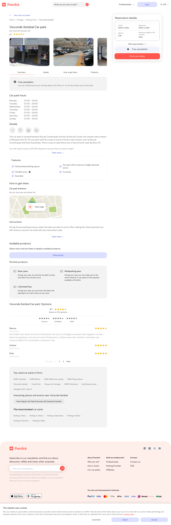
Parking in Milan (39, 421)
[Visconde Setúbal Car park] (29, 52)
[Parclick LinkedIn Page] (150, 448)
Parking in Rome (74, 416)
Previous (49, 361)
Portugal (20, 20)
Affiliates (110, 470)
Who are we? (93, 462)
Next (68, 361)
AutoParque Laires (89, 384)
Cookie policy (129, 514)
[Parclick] (11, 5)
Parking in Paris (20, 416)
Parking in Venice (37, 416)
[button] (30, 172)
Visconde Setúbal (46, 20)
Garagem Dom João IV (23, 389)
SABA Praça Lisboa (75, 379)
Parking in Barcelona (55, 416)
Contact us (135, 462)
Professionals (112, 462)
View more (56, 152)
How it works (93, 466)
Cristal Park (36, 384)
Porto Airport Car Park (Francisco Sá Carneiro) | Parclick (39, 401)
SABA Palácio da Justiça (54, 379)
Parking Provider (113, 466)
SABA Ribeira (35, 379)
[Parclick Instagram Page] (145, 448)
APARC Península (71, 384)
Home (11, 20)
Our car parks (94, 470)
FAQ (132, 466)
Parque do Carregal (53, 384)
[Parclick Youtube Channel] (160, 448)
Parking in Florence (21, 421)
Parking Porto (31, 20)
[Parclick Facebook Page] (155, 448)
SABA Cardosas (20, 379)
